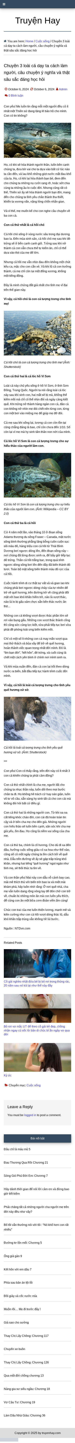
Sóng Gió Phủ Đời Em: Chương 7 (26, 1175)
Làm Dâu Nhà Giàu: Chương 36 (24, 1415)
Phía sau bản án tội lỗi (18, 1282)
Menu (37, 4)
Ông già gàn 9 (13, 1256)
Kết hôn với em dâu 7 (17, 1269)
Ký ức (7, 1075)
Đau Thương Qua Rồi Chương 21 (26, 1162)
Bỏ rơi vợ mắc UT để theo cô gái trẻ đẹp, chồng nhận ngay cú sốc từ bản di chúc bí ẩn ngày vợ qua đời (37, 1030)
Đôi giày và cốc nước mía (20, 1296)
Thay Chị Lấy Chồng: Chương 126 (26, 1362)
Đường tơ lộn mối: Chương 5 (23, 1242)
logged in (30, 1115)
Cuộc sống (34, 1085)
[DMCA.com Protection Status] (9, 1440)
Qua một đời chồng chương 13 (24, 1375)
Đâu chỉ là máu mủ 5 (17, 1149)
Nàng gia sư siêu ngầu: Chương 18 (27, 1388)
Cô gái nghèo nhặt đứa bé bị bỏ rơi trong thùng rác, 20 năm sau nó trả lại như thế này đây (37, 983)
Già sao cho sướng (16, 1322)
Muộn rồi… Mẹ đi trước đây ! (22, 1309)
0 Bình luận (16, 95)
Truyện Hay (37, 20)
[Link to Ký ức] (37, 1057)
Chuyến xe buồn (14, 1349)
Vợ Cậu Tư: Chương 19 (19, 1402)
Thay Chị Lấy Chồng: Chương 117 (26, 1335)
